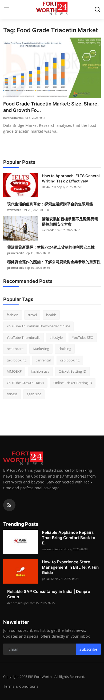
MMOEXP (14, 371)
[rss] (9, 505)
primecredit (15, 253)
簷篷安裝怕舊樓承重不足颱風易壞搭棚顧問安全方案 (70, 221)
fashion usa (40, 371)
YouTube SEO (82, 337)
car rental (43, 360)
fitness (12, 394)
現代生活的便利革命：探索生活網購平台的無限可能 (50, 204)
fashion (12, 314)
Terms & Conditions (20, 686)
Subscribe (88, 649)
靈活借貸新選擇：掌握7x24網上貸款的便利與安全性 (51, 247)
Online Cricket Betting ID (72, 382)
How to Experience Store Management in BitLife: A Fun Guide (70, 567)
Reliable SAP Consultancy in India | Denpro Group (48, 594)
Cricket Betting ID (72, 371)
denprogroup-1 (18, 603)
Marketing (41, 348)
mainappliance (52, 549)
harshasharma (13, 118)
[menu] (6, 9)
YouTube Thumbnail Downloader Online (38, 326)
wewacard (14, 210)
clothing (64, 348)
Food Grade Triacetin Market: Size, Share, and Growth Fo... (51, 107)
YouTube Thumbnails (23, 337)
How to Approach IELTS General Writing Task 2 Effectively (71, 178)
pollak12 (48, 579)
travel (32, 314)
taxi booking (16, 360)
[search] (97, 9)
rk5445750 (49, 187)
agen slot (34, 394)
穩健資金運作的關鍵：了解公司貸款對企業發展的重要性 (54, 261)
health (51, 314)
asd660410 (49, 230)
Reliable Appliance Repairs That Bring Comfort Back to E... (68, 538)
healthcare (15, 348)
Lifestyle (56, 337)
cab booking (69, 360)
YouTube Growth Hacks (25, 382)
